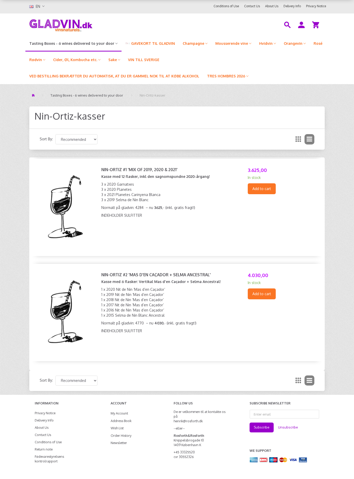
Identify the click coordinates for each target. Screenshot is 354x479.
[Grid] (298, 139)
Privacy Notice (316, 6)
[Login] (301, 24)
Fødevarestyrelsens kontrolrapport (49, 458)
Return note (44, 449)
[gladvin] (82, 24)
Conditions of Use (226, 6)
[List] (309, 139)
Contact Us (252, 6)
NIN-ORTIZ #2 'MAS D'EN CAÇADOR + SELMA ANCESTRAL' (156, 274)
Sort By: (46, 139)
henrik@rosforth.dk (188, 421)
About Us (271, 6)
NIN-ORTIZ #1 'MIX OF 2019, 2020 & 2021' (139, 169)
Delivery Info (292, 6)
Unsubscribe (288, 427)
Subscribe (262, 427)
